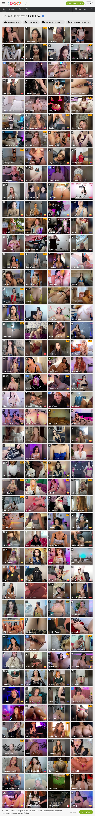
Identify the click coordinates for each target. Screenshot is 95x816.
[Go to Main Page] (15, 3)
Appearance (12, 22)
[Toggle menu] (3, 3)
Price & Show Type (53, 22)
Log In (89, 3)
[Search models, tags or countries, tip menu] (91, 9)
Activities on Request (79, 22)
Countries (31, 22)
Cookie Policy (23, 813)
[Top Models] (26, 3)
